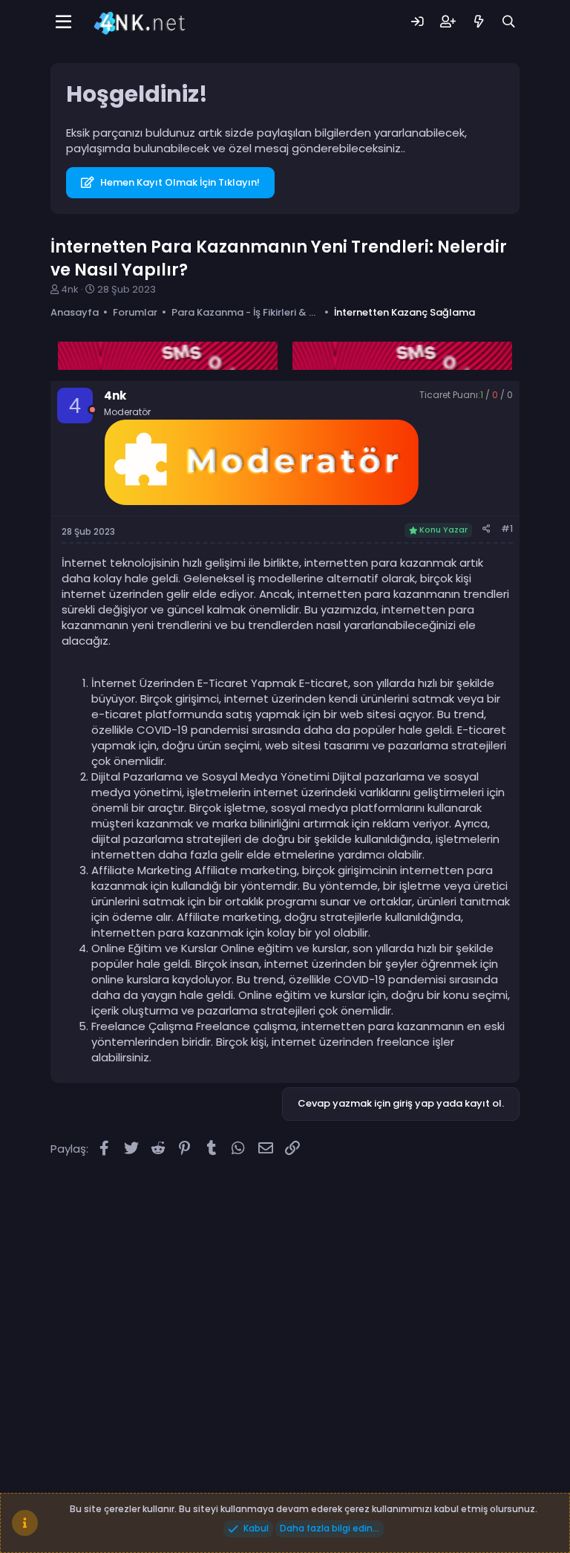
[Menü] (63, 22)
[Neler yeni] (478, 22)
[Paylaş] (486, 529)
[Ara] (509, 22)
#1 (507, 528)
